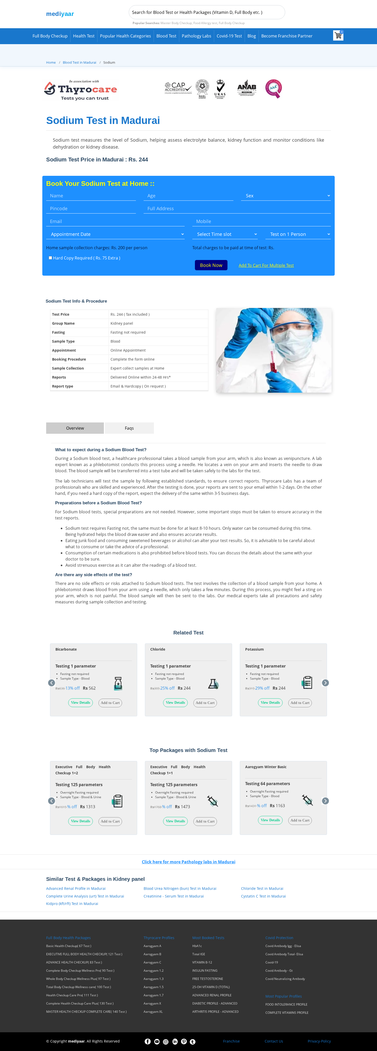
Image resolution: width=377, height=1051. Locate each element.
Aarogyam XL (153, 1011)
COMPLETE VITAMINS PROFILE (287, 1012)
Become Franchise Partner (287, 36)
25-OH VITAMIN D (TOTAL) (211, 987)
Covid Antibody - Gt (279, 970)
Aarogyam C (152, 962)
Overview (75, 428)
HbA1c (197, 946)
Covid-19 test (229, 36)
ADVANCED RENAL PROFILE (212, 995)
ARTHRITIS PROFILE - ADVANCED (215, 1011)
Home (51, 62)
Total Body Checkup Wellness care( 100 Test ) (78, 987)
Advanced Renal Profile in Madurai (76, 888)
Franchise (231, 1041)
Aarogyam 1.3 (154, 978)
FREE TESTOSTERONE (207, 978)
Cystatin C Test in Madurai (263, 896)
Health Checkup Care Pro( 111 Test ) (72, 995)
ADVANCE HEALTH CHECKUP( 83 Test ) (74, 962)
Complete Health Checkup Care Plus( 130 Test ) (80, 1003)
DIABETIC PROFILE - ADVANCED (214, 1003)
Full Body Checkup (50, 36)
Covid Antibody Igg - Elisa (283, 946)
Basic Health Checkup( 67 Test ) (68, 946)
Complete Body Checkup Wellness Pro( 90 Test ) (80, 970)
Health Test (84, 36)
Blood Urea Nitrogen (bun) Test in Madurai (180, 888)
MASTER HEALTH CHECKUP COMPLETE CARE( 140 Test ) (86, 1011)
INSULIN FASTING (204, 970)
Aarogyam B (152, 954)
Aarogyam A (152, 946)
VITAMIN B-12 (202, 962)
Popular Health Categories (125, 36)
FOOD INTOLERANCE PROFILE (286, 1004)
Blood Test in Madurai (79, 62)
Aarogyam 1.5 (154, 987)
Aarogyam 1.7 (154, 995)
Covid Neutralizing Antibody (285, 978)
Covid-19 (271, 962)
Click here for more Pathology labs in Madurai (188, 862)
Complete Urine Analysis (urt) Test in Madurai (85, 896)
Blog (251, 36)
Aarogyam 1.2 (154, 970)
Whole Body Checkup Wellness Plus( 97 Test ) (78, 978)
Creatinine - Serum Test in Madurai (174, 896)
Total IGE (198, 954)
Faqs (129, 428)
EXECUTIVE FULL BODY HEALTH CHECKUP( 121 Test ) (84, 954)
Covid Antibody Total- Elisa (284, 954)
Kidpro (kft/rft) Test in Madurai (72, 903)
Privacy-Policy (319, 1041)
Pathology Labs (196, 36)
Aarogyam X (152, 1003)
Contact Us (274, 1041)
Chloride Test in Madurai (262, 888)
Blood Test (166, 36)
